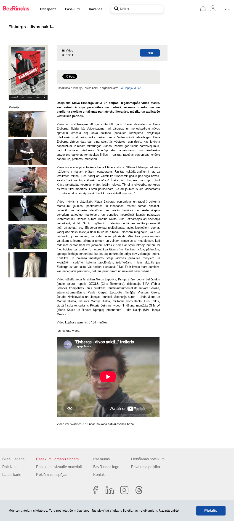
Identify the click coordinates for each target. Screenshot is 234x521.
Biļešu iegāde (13, 459)
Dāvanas (95, 9)
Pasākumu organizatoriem (57, 459)
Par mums (101, 459)
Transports (48, 9)
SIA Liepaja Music (130, 88)
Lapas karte (11, 475)
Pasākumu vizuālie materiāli (59, 467)
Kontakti (99, 475)
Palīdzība (10, 467)
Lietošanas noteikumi (148, 459)
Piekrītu (211, 511)
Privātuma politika (145, 467)
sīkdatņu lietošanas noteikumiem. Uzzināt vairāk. (145, 510)
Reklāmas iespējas (51, 475)
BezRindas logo (106, 467)
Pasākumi (72, 9)
